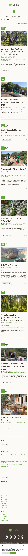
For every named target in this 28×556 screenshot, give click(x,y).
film (5, 424)
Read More (5, 70)
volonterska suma (20, 324)
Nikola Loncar (11, 424)
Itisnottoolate (17, 175)
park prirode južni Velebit (16, 269)
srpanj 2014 (4, 507)
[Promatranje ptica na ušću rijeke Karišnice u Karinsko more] (14, 354)
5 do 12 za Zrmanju (9, 265)
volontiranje (5, 325)
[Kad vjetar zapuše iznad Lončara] (14, 404)
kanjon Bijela (11, 224)
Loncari (7, 176)
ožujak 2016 (4, 505)
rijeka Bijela (5, 226)
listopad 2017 (4, 501)
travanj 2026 (4, 484)
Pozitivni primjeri (20, 59)
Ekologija (25, 23)
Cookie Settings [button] (5, 553)
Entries (4, 516)
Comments (5, 518)
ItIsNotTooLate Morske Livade (8, 466)
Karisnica (20, 372)
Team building (5, 60)
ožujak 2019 (4, 495)
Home (21, 23)
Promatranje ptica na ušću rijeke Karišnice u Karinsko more (13, 366)
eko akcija (10, 175)
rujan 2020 (4, 491)
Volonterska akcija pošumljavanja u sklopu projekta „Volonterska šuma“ (13, 317)
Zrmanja (3, 270)
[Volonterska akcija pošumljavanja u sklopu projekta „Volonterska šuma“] (14, 303)
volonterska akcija (14, 226)
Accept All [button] (13, 553)
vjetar (17, 424)
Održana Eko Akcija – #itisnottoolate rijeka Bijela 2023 (13, 102)
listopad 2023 (4, 488)
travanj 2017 (4, 503)
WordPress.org (5, 520)
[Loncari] (14, 5)
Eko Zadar (11, 324)
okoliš (21, 224)
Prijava (3, 514)
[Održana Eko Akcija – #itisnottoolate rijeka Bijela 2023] (14, 89)
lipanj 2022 (4, 489)
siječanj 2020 (4, 493)
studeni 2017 (4, 499)
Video (2, 175)
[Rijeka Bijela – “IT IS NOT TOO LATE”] (14, 208)
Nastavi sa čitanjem (7, 139)
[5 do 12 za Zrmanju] (14, 254)
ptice (24, 372)
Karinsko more (13, 372)
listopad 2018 (4, 497)
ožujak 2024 (4, 486)
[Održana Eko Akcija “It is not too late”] (14, 158)
